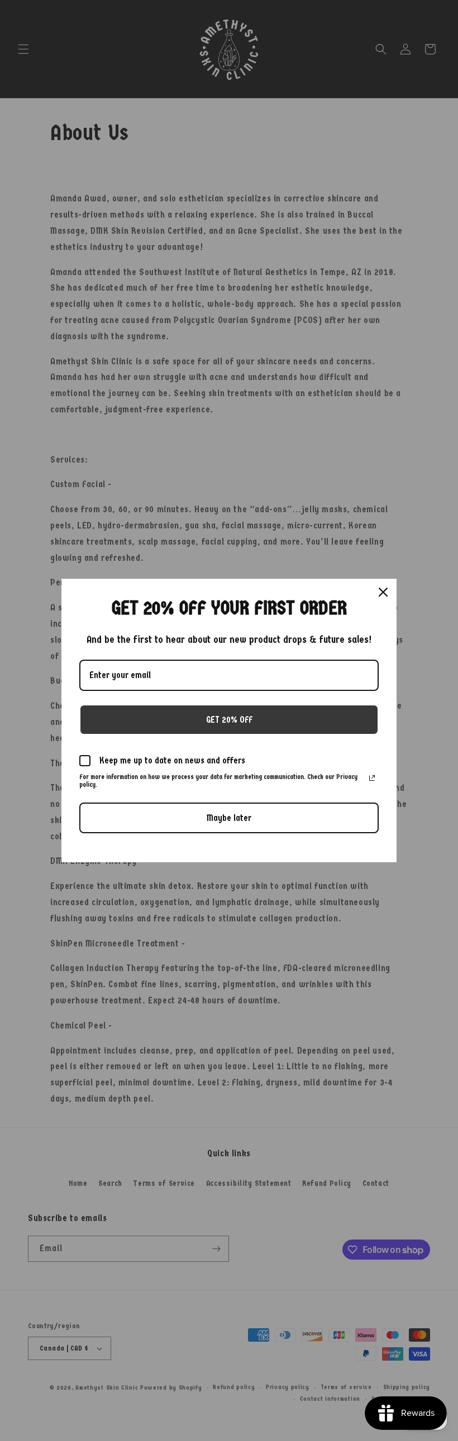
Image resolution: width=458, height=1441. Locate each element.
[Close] (383, 592)
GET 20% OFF (229, 719)
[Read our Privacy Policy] (372, 778)
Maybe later (229, 818)
